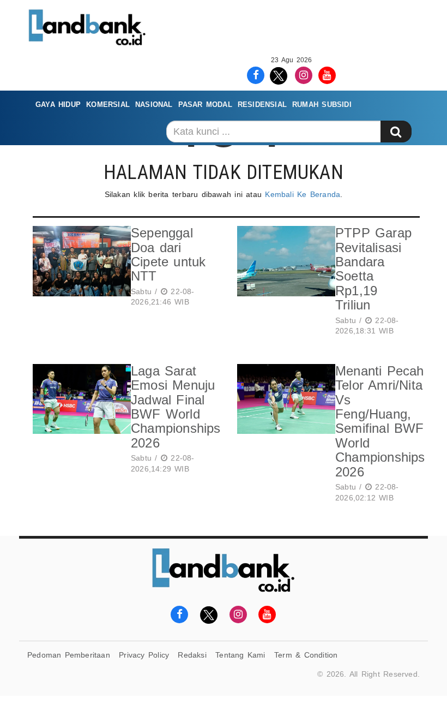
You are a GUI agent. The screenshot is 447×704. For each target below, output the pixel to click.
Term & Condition (305, 655)
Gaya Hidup (58, 104)
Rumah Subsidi (322, 104)
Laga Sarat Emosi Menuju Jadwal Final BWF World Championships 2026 (176, 406)
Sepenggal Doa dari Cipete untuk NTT (168, 254)
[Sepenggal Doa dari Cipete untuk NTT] (79, 268)
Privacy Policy (144, 655)
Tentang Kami (240, 655)
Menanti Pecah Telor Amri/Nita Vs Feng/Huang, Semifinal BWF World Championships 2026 (380, 421)
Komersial (108, 104)
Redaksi (192, 655)
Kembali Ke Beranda (302, 194)
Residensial (262, 104)
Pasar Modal (205, 104)
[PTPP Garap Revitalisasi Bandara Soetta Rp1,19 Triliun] (283, 282)
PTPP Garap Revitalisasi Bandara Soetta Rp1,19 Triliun (373, 268)
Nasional (154, 104)
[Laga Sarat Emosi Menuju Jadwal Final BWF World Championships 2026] (79, 421)
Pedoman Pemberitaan (68, 655)
